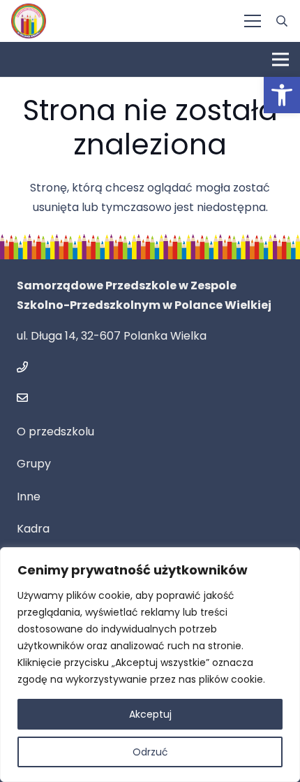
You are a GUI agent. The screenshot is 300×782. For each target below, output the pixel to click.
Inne (28, 496)
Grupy (34, 464)
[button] (282, 95)
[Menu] (252, 20)
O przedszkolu (55, 431)
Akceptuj (150, 714)
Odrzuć (150, 752)
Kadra (33, 529)
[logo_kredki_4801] (28, 20)
